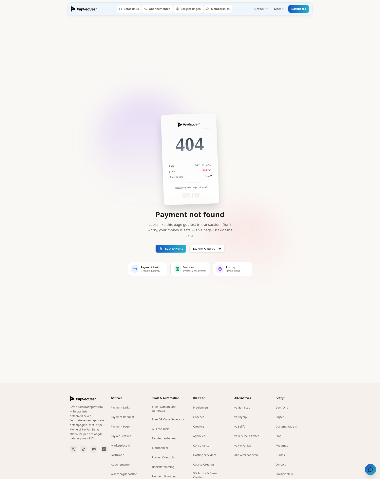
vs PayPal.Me (242, 445)
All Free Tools (160, 429)
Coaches (198, 417)
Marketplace (119, 445)
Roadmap (282, 445)
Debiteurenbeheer (164, 438)
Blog (278, 436)
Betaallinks (131, 9)
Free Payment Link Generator (164, 408)
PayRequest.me (121, 436)
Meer (277, 9)
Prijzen (280, 417)
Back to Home (174, 248)
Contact (281, 464)
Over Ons (282, 407)
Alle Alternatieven (246, 455)
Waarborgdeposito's (124, 474)
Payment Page (120, 426)
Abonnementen (159, 9)
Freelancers (201, 407)
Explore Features (204, 248)
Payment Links (120, 407)
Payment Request (122, 417)
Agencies (199, 436)
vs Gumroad (242, 407)
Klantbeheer (160, 448)
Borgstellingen (191, 9)
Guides (280, 455)
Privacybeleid (284, 474)
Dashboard (298, 9)
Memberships (220, 9)
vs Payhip (240, 417)
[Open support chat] (370, 469)
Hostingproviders (204, 455)
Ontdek (259, 9)
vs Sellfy (239, 426)
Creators (198, 426)
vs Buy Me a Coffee (246, 436)
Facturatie (117, 455)
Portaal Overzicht (163, 457)
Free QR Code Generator (168, 419)
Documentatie (285, 426)
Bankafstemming (163, 467)
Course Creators (204, 464)
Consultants (201, 445)
